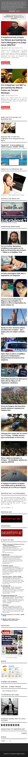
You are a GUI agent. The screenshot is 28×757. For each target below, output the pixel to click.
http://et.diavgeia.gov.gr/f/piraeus (9, 690)
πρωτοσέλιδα (9, 657)
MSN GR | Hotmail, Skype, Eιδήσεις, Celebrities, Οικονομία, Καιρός (11, 620)
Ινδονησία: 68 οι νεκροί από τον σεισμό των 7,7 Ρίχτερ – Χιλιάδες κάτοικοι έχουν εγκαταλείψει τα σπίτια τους (14, 435)
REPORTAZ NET (6, 554)
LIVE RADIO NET (7, 586)
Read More (6, 62)
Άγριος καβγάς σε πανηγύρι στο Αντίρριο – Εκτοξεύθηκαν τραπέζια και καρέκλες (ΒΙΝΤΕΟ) (14, 460)
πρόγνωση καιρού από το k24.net (11, 678)
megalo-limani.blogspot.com (10, 595)
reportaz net (5, 47)
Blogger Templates (21, 753)
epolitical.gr (6, 605)
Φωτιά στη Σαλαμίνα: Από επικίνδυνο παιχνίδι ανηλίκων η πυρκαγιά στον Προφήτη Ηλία (13, 408)
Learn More (12, 11)
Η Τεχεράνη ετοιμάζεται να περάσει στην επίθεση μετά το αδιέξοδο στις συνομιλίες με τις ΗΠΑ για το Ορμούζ (13, 485)
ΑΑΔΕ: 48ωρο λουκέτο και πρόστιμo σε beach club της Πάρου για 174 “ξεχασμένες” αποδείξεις (14, 381)
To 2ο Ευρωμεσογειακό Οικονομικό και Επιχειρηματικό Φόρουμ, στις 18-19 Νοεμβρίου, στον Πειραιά (13, 568)
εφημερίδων (15, 657)
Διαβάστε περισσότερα (6, 64)
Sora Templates (11, 753)
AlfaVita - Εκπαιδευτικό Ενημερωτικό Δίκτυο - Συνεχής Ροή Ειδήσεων (13, 545)
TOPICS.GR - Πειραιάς (8, 565)
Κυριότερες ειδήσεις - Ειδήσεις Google (12, 576)
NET (4, 95)
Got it (18, 11)
